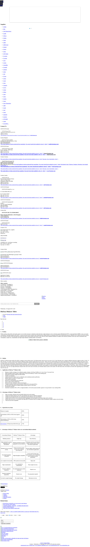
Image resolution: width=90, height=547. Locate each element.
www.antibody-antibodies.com (41, 545)
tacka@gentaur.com (44, 258)
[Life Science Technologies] (7, 539)
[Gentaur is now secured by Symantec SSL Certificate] (45, 298)
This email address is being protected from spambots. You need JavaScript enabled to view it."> (16, 135)
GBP (3, 515)
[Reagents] (3, 532)
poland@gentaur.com (48, 197)
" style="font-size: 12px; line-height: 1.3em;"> (48, 168)
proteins (4, 498)
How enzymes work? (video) (9, 504)
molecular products (7, 497)
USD (19, 515)
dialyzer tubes (6, 493)
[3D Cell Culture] (4, 533)
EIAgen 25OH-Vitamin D (8, 507)
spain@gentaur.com (48, 225)
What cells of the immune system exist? (11, 508)
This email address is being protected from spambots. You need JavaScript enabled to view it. (20, 153)
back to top (3, 512)
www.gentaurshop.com (64, 545)
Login (41, 542)
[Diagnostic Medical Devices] (7, 531)
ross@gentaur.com (51, 171)
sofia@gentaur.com (54, 144)
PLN (15, 515)
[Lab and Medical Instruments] (7, 528)
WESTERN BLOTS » (34, 511)
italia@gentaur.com (44, 218)
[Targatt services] (4, 534)
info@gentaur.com (34, 135)
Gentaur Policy (46, 542)
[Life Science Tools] (5, 540)
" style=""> (41, 153)
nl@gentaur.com (47, 208)
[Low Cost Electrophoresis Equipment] (9, 527)
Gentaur (5, 494)
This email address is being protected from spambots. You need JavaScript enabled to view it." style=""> (25, 144)
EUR (11, 515)
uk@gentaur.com (48, 184)
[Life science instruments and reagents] (9, 530)
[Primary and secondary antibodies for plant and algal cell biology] (15, 538)
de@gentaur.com (57, 166)
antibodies (5, 495)
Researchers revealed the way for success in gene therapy (15, 503)
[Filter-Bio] (3, 535)
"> (39, 268)
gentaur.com (32, 545)
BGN (7, 515)
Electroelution (3, 423)
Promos (7, 490)
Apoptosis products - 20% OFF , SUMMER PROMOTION (15, 505)
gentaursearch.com (25, 545)
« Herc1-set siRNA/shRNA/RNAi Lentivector (19, 511)
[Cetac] (2, 537)
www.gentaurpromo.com (53, 545)
